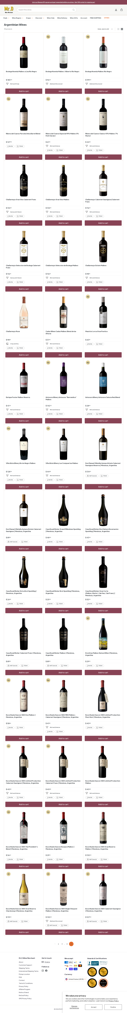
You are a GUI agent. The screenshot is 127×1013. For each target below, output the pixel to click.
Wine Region (17, 18)
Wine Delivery (62, 18)
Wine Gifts (74, 18)
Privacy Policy (23, 986)
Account (84, 18)
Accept (93, 1007)
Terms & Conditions (26, 983)
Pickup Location (24, 974)
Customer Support (25, 965)
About (21, 962)
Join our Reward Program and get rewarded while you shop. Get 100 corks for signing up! (63, 2)
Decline (113, 1007)
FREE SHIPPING (95, 18)
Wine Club (50, 18)
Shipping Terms (24, 968)
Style (5, 18)
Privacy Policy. (113, 1001)
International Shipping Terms (28, 971)
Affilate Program (24, 989)
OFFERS (106, 18)
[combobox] (46, 9)
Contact (22, 980)
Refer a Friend (24, 992)
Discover (39, 18)
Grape (28, 18)
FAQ (20, 977)
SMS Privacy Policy (25, 998)
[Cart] (121, 10)
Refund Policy (23, 995)
